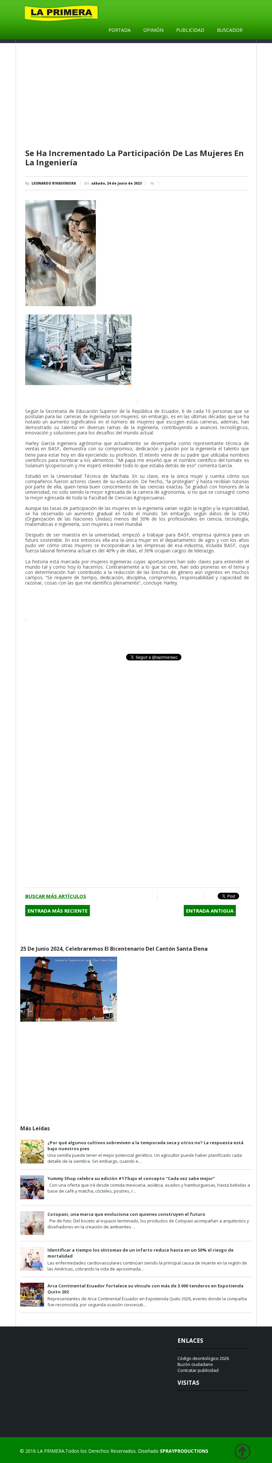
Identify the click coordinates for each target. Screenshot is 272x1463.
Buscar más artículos (55, 896)
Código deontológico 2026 (203, 1358)
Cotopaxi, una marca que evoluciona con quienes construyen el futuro (126, 1214)
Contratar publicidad (198, 1370)
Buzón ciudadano (195, 1364)
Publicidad (190, 30)
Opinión (153, 30)
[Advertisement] (137, 96)
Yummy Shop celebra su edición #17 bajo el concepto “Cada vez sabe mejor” (131, 1178)
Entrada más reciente (58, 910)
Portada (119, 30)
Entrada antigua (210, 910)
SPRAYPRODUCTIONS (184, 1451)
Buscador (229, 30)
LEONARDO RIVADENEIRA (54, 183)
